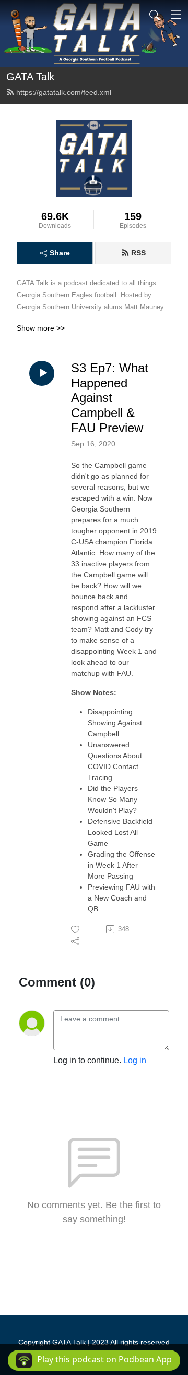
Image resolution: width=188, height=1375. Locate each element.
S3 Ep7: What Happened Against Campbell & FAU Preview (109, 398)
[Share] (76, 940)
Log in (134, 1060)
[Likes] (76, 929)
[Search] (154, 14)
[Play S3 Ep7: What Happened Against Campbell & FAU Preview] (41, 373)
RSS (138, 253)
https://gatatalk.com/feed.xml (63, 92)
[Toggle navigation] (176, 15)
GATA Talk (30, 76)
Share (60, 253)
